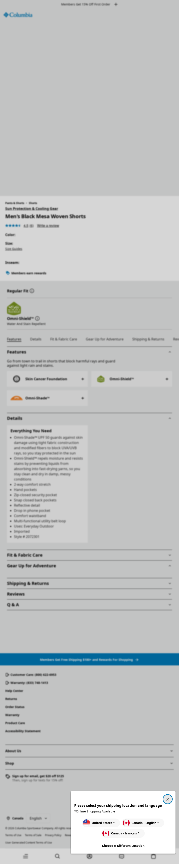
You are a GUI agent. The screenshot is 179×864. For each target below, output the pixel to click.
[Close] (167, 799)
